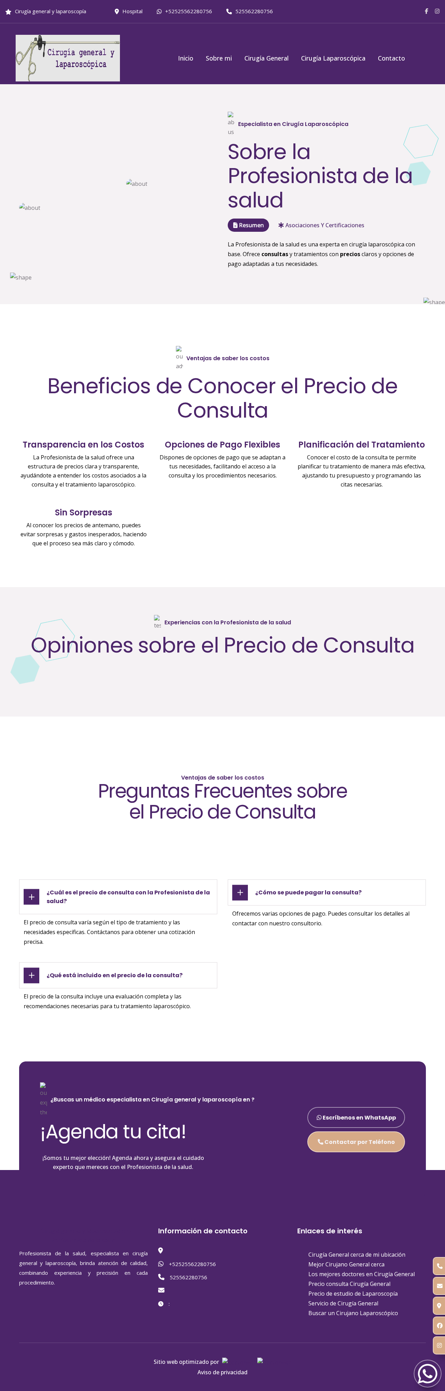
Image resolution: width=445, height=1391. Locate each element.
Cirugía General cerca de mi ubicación (356, 1254)
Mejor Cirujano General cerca (346, 1264)
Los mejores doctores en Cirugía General (361, 1274)
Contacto (391, 58)
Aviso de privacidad (222, 1372)
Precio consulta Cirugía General (349, 1284)
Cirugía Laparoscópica (333, 58)
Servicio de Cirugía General (343, 1303)
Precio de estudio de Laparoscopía (353, 1293)
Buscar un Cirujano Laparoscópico (353, 1313)
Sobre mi (219, 58)
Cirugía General (266, 58)
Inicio (185, 58)
